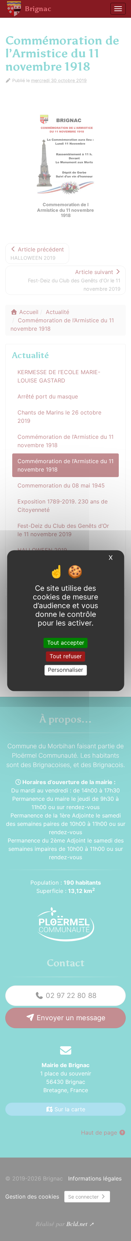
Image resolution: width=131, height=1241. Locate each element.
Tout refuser (66, 656)
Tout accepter (65, 642)
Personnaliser (65, 670)
